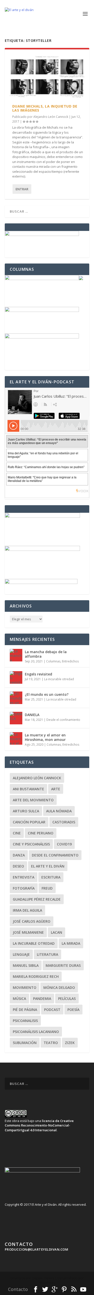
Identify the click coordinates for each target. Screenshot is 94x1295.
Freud (47, 888)
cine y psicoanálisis (31, 844)
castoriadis (63, 822)
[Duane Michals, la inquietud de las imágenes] (47, 76)
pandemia (42, 998)
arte (55, 789)
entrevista (23, 877)
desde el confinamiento (55, 855)
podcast (52, 1009)
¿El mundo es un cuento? (46, 694)
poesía (73, 1009)
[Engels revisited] (16, 677)
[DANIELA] (16, 718)
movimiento (24, 987)
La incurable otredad (59, 679)
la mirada (71, 943)
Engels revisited (38, 674)
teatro (51, 1042)
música (19, 998)
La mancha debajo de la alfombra (46, 654)
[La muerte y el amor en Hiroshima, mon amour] (16, 738)
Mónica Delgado (59, 987)
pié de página (25, 1009)
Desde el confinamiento (63, 720)
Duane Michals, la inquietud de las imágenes (44, 108)
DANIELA (32, 714)
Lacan (56, 932)
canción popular (29, 822)
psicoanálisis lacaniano (36, 1031)
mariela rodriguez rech (36, 976)
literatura (47, 954)
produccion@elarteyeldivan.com (36, 1249)
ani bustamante (28, 789)
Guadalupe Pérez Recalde (37, 899)
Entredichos (70, 661)
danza (19, 855)
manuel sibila (26, 965)
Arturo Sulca (26, 811)
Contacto (18, 1289)
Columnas (53, 661)
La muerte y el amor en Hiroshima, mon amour (45, 737)
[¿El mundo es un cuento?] (16, 698)
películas (67, 998)
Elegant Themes (43, 1278)
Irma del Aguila (27, 910)
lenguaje (21, 954)
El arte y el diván (47, 866)
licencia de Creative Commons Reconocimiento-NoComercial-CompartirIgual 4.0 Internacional (39, 1125)
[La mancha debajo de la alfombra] (16, 655)
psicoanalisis (25, 1020)
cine (17, 833)
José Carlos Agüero (31, 921)
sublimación (25, 1042)
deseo (18, 866)
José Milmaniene (28, 932)
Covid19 (64, 844)
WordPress (47, 1282)
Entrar (22, 189)
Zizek (70, 1042)
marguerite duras (63, 965)
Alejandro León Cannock (50, 117)
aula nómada (59, 811)
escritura (50, 877)
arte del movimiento (33, 800)
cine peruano (40, 833)
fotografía (24, 888)
